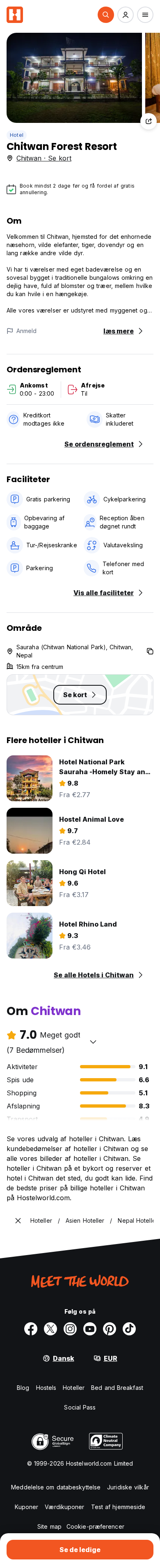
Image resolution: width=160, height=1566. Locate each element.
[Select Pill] (106, 15)
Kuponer (27, 1506)
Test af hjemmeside (118, 1506)
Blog (23, 1387)
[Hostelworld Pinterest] (109, 1328)
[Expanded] (18, 1221)
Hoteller (74, 1387)
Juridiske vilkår (128, 1487)
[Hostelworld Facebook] (30, 1328)
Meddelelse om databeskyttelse (56, 1487)
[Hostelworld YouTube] (89, 1328)
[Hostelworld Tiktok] (129, 1328)
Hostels (46, 1387)
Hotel (16, 135)
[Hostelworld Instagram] (70, 1328)
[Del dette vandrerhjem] (148, 121)
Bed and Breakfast (117, 1387)
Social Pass (80, 1407)
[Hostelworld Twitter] (50, 1328)
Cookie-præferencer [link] (95, 1526)
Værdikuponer (64, 1506)
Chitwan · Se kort (43, 158)
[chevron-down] (93, 1042)
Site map (49, 1526)
